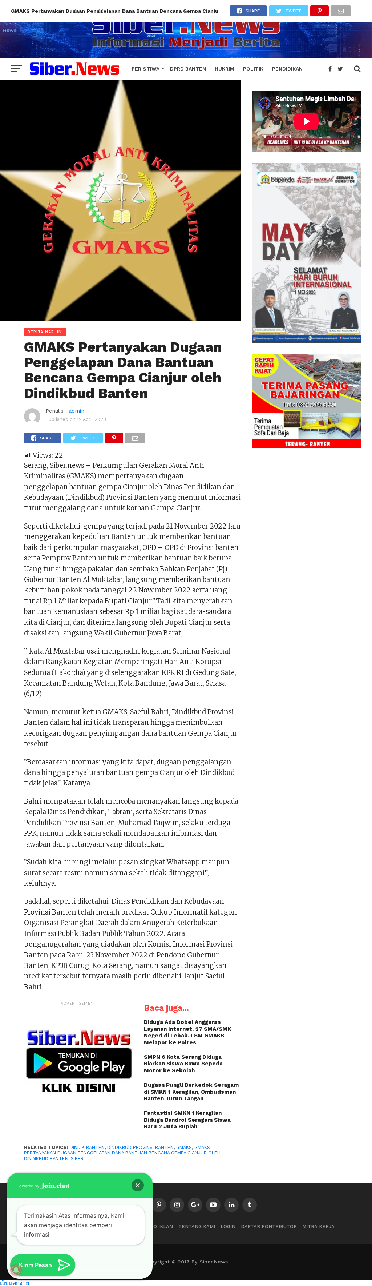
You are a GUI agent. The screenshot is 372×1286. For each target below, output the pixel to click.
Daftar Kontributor (269, 1226)
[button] (138, 1185)
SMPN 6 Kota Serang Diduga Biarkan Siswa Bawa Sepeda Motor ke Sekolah (183, 1064)
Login (228, 1226)
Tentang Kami (196, 1226)
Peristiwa (145, 69)
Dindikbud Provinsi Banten (140, 1147)
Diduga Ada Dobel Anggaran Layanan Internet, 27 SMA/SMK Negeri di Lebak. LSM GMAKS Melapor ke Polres (187, 1032)
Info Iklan (159, 1226)
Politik (253, 69)
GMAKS (184, 1147)
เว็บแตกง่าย (14, 1282)
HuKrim (224, 69)
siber (77, 1158)
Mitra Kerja (318, 1226)
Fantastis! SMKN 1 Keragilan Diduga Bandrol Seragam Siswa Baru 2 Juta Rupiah (187, 1120)
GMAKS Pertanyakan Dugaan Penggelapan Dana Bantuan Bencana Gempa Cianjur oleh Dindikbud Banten (122, 1153)
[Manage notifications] (16, 1270)
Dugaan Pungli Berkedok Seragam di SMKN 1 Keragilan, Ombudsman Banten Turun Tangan (191, 1092)
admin (76, 411)
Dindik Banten (87, 1147)
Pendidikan (287, 69)
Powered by (28, 1186)
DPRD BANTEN (188, 69)
